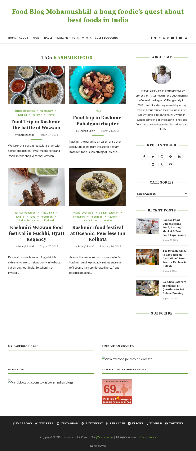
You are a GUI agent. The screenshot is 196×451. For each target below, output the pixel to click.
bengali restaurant (109, 212)
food (32, 216)
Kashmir (22, 114)
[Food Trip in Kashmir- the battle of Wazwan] (36, 85)
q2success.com (105, 437)
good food (47, 216)
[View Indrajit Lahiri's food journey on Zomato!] (128, 359)
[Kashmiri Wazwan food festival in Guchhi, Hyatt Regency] (36, 187)
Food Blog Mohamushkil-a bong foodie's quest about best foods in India (98, 16)
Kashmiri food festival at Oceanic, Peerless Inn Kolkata (97, 233)
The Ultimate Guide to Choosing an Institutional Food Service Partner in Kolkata (175, 258)
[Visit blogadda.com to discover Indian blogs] (41, 382)
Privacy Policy (147, 437)
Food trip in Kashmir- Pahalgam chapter (97, 121)
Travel (47, 37)
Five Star (20, 216)
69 (110, 389)
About (24, 37)
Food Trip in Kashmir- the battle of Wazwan (36, 125)
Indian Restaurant (29, 220)
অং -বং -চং (87, 37)
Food (35, 37)
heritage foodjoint (25, 110)
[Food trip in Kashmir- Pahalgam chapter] (97, 85)
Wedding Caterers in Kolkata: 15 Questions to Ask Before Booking (174, 287)
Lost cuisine (105, 220)
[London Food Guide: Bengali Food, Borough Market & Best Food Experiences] (147, 226)
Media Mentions (67, 37)
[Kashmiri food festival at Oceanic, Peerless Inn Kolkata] (97, 187)
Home (12, 37)
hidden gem (46, 110)
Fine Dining (48, 212)
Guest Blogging (106, 37)
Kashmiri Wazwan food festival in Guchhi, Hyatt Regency (36, 233)
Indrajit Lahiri (26, 134)
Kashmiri (37, 114)
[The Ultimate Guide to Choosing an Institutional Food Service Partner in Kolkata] (147, 257)
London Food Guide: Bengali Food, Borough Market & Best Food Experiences (174, 227)
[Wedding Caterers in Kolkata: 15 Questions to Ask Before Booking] (147, 288)
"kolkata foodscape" (25, 212)
